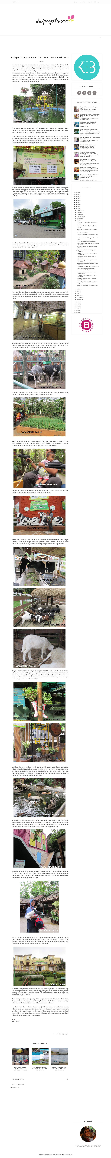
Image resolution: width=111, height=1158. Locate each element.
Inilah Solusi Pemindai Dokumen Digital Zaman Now (87, 226)
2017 (77, 302)
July (78, 220)
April (78, 293)
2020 (77, 204)
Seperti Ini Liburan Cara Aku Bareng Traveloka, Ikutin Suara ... (59, 1068)
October (79, 214)
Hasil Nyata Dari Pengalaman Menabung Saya (87, 223)
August (79, 218)
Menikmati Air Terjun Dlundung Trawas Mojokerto (86, 276)
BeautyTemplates (68, 1154)
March (79, 295)
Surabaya (63, 38)
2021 (77, 202)
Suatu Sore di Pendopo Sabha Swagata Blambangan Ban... (87, 254)
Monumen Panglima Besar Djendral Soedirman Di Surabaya (86, 269)
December (80, 210)
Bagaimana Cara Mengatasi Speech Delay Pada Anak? (88, 145)
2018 (77, 208)
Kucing (48, 38)
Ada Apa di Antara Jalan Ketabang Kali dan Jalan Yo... (87, 263)
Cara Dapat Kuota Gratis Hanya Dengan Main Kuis (87, 247)
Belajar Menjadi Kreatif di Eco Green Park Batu (87, 285)
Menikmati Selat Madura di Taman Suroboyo (88, 266)
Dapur (71, 38)
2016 (77, 304)
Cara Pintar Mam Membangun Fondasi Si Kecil (87, 229)
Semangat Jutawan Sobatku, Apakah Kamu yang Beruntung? (89, 168)
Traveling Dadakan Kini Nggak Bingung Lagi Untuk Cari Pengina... (40, 1068)
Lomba (88, 38)
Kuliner (15, 38)
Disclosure (97, 2)
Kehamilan (80, 38)
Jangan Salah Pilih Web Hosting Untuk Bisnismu (86, 250)
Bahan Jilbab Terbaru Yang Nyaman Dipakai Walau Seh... (88, 244)
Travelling (24, 38)
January (79, 299)
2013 (77, 310)
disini (61, 77)
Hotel (55, 38)
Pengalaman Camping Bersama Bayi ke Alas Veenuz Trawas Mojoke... (21, 1068)
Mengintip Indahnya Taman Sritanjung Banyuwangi (86, 257)
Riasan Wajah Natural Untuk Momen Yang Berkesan (87, 235)
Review (34, 38)
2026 (77, 192)
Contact (89, 2)
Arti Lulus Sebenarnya (82, 232)
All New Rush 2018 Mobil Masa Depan (86, 241)
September (80, 216)
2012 (77, 312)
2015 (77, 306)
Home (75, 2)
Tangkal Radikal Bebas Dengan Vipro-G (88, 107)
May (78, 291)
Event (40, 38)
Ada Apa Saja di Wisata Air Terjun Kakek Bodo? (87, 282)
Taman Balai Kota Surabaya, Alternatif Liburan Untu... (86, 272)
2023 (77, 198)
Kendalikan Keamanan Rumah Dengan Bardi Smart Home (88, 122)
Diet (95, 38)
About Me (82, 2)
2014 (77, 308)
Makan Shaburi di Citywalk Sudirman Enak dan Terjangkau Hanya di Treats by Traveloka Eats (89, 161)
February (79, 297)
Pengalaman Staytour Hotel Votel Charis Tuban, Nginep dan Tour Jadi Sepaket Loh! (89, 176)
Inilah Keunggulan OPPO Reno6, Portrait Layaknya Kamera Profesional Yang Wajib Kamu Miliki (90, 131)
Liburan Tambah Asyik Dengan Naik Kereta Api (90, 138)
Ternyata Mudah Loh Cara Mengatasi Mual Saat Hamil (88, 152)
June (78, 289)
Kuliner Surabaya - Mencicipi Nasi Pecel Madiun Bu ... (87, 260)
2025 (77, 194)
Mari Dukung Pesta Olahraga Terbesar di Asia (87, 238)
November (80, 212)
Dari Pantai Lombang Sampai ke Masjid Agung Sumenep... (87, 279)
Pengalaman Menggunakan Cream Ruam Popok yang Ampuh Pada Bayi (90, 115)
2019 (77, 206)
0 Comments (40, 61)
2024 (77, 196)
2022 (77, 200)
